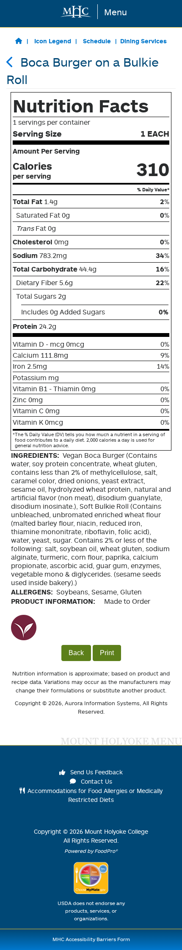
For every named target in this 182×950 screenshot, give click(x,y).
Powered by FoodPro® (91, 851)
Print (107, 652)
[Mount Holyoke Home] (76, 11)
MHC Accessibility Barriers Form (91, 939)
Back (76, 652)
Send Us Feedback (96, 772)
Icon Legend (52, 41)
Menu (115, 12)
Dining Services (143, 41)
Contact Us (95, 781)
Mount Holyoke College (116, 831)
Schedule (97, 41)
